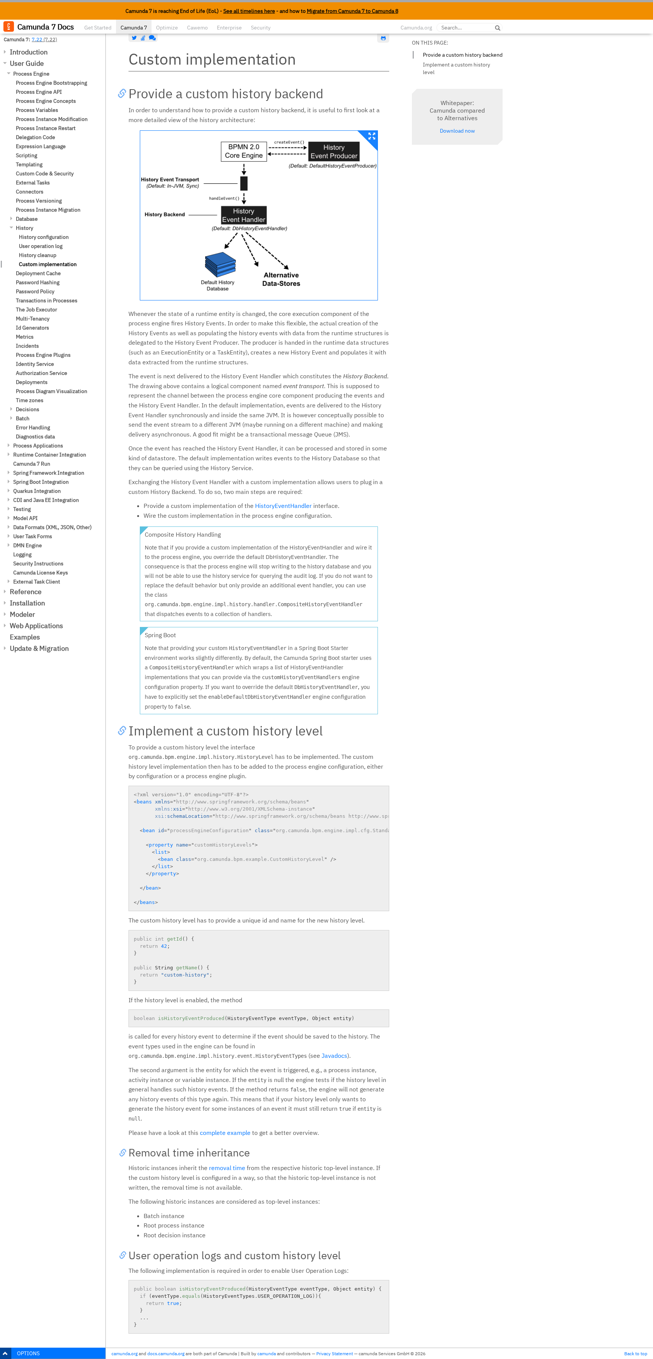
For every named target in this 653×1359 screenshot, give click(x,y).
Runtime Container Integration (49, 454)
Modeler (22, 614)
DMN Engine (27, 545)
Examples (25, 637)
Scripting (26, 155)
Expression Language (41, 146)
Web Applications (36, 625)
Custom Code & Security (45, 173)
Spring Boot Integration (41, 481)
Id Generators (32, 327)
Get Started (97, 27)
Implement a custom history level (456, 68)
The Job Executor (36, 309)
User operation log (40, 246)
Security (261, 27)
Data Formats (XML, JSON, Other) (52, 527)
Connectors (29, 191)
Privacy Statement (334, 1353)
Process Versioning (39, 200)
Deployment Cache (38, 273)
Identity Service (35, 364)
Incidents (27, 345)
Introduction (29, 52)
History (24, 227)
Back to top (635, 1353)
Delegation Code (35, 137)
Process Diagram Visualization (51, 391)
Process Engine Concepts (46, 101)
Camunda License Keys (40, 572)
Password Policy (35, 291)
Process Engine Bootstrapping (51, 82)
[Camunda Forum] (151, 37)
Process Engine (31, 73)
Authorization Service (41, 373)
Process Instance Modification (52, 119)
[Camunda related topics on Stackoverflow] (143, 37)
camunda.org (124, 1353)
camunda (266, 1353)
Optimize (167, 27)
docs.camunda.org (165, 1353)
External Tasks (33, 182)
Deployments (32, 382)
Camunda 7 (134, 27)
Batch (22, 418)
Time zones (29, 400)
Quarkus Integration (37, 491)
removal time (227, 1168)
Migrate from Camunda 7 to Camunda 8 (352, 11)
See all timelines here (249, 11)
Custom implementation (48, 264)
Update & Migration (39, 648)
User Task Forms (32, 536)
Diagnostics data (35, 436)
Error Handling (33, 427)
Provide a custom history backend (463, 54)
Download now (457, 130)
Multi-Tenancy (33, 318)
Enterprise (229, 27)
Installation (27, 603)
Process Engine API (39, 91)
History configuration (44, 237)
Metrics (25, 336)
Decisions (27, 409)
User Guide (27, 63)
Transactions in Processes (46, 300)
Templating (29, 164)
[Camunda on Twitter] (134, 37)
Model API (25, 518)
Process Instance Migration (48, 209)
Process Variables (37, 110)
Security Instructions (38, 563)
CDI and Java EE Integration (46, 500)
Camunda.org (416, 27)
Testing (22, 509)
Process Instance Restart (46, 128)
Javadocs (334, 1055)
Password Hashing (37, 282)
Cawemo (197, 27)
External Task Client (36, 581)
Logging (22, 554)
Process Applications (38, 445)
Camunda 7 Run (31, 463)
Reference (26, 591)
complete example (225, 1132)
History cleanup (37, 255)
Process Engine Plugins (43, 354)
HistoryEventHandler (283, 505)
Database (27, 218)
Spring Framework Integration (48, 472)
